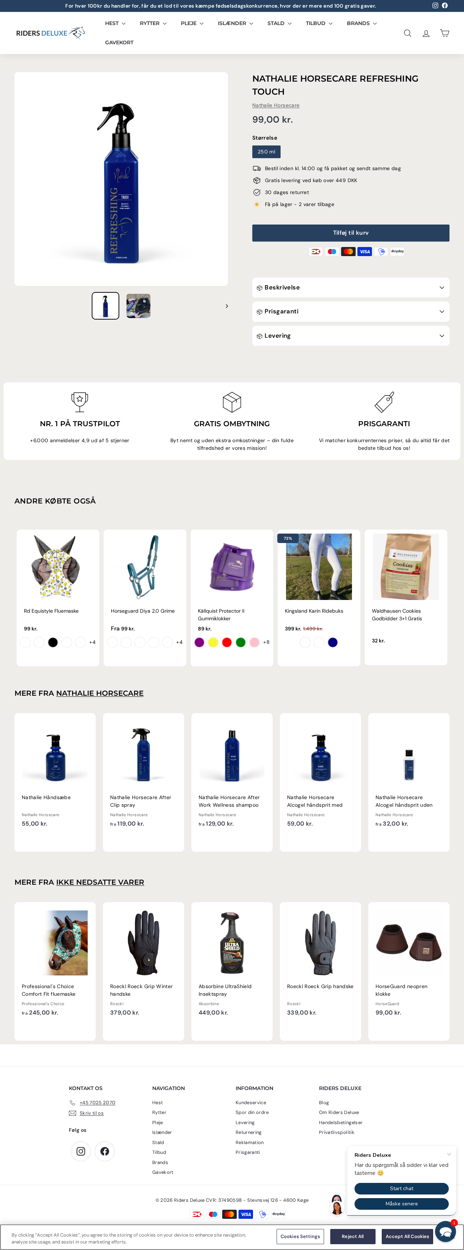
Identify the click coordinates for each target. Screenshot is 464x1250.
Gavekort (119, 42)
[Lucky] (67, 642)
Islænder (233, 23)
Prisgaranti (280, 311)
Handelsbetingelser (340, 1122)
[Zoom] (121, 179)
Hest (112, 23)
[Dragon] (39, 642)
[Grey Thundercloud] (319, 642)
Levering (277, 336)
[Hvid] (305, 642)
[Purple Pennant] (112, 642)
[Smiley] (25, 642)
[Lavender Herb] (154, 642)
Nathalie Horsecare (275, 105)
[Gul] (213, 642)
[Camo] (80, 642)
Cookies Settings (300, 1236)
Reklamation (250, 1142)
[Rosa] (254, 642)
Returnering (249, 1132)
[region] (232, 1237)
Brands (359, 23)
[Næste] (223, 305)
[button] (445, 1231)
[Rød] (227, 642)
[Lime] (241, 642)
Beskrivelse (281, 287)
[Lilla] (199, 642)
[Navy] (333, 642)
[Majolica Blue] (126, 642)
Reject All (353, 1236)
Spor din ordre (252, 1112)
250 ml (266, 151)
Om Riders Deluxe (339, 1112)
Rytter (150, 23)
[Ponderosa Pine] (167, 642)
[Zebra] (53, 642)
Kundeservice (251, 1102)
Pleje (189, 23)
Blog (324, 1102)
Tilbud (316, 23)
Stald (277, 23)
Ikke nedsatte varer (100, 882)
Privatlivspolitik (337, 1132)
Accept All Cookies (407, 1236)
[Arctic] (140, 642)
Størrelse (264, 137)
